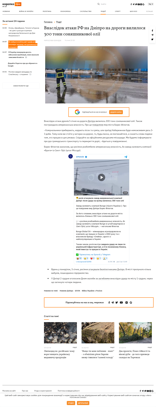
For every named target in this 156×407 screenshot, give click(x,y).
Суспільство (86, 11)
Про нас (25, 391)
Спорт (118, 11)
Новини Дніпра (66, 291)
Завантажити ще (21, 86)
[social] (131, 4)
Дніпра (91, 121)
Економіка (66, 11)
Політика (47, 11)
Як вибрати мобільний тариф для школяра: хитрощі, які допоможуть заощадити (23, 44)
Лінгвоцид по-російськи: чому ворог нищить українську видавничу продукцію (59, 354)
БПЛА (77, 291)
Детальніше (83, 403)
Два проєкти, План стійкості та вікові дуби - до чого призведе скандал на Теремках (134, 354)
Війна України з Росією (92, 291)
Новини (6, 11)
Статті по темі (51, 316)
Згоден (71, 403)
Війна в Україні (26, 11)
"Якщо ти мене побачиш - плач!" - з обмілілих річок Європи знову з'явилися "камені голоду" (98, 354)
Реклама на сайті (9, 391)
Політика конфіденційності (69, 391)
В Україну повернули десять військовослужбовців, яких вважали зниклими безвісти (24, 54)
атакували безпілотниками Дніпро (106, 269)
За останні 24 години (13, 21)
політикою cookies (78, 397)
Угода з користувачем (43, 391)
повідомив (97, 124)
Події (103, 11)
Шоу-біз (133, 11)
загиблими (104, 278)
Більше (149, 11)
